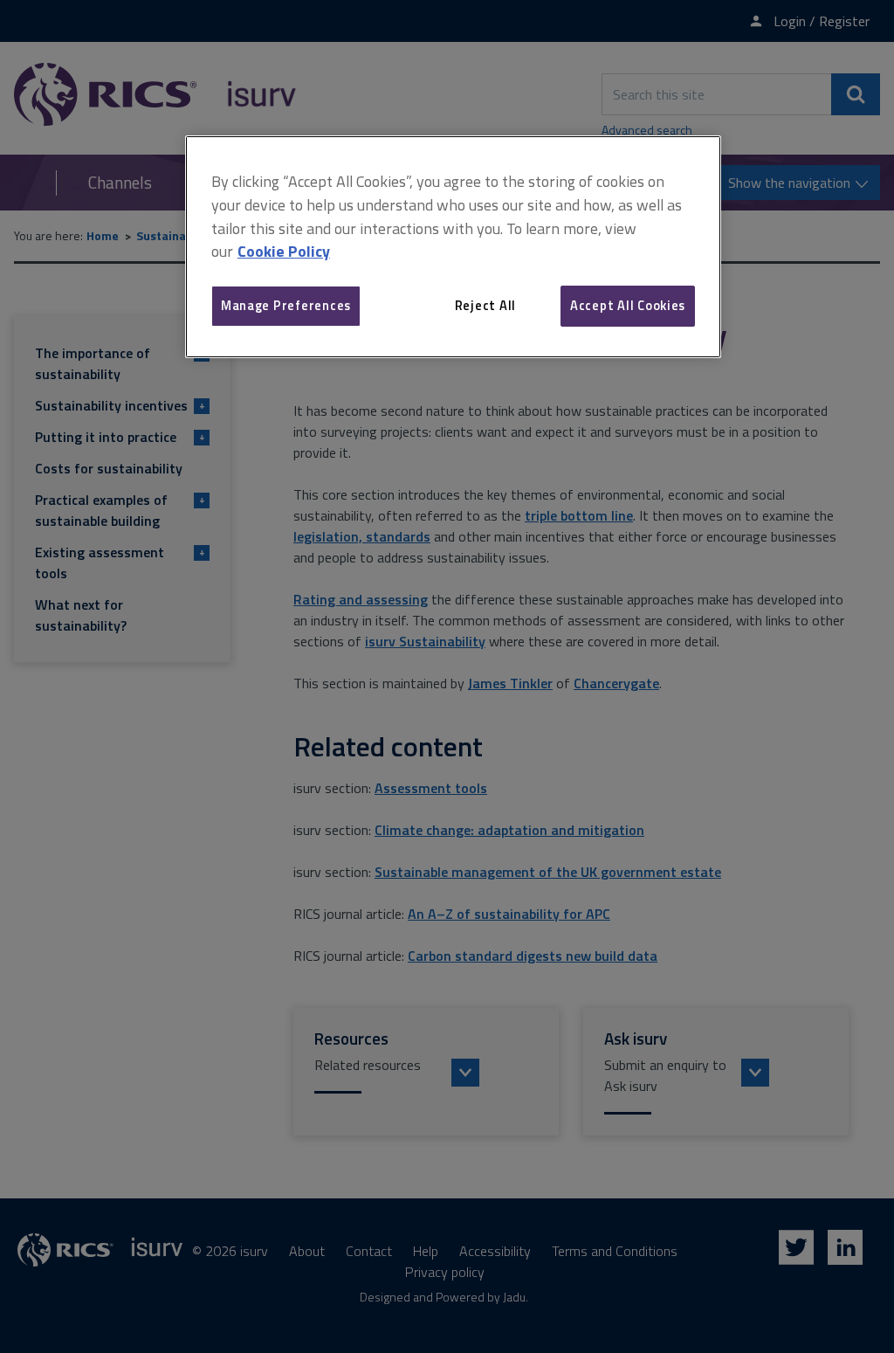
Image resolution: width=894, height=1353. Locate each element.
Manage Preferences (286, 305)
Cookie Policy (283, 251)
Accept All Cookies (627, 305)
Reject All (485, 305)
